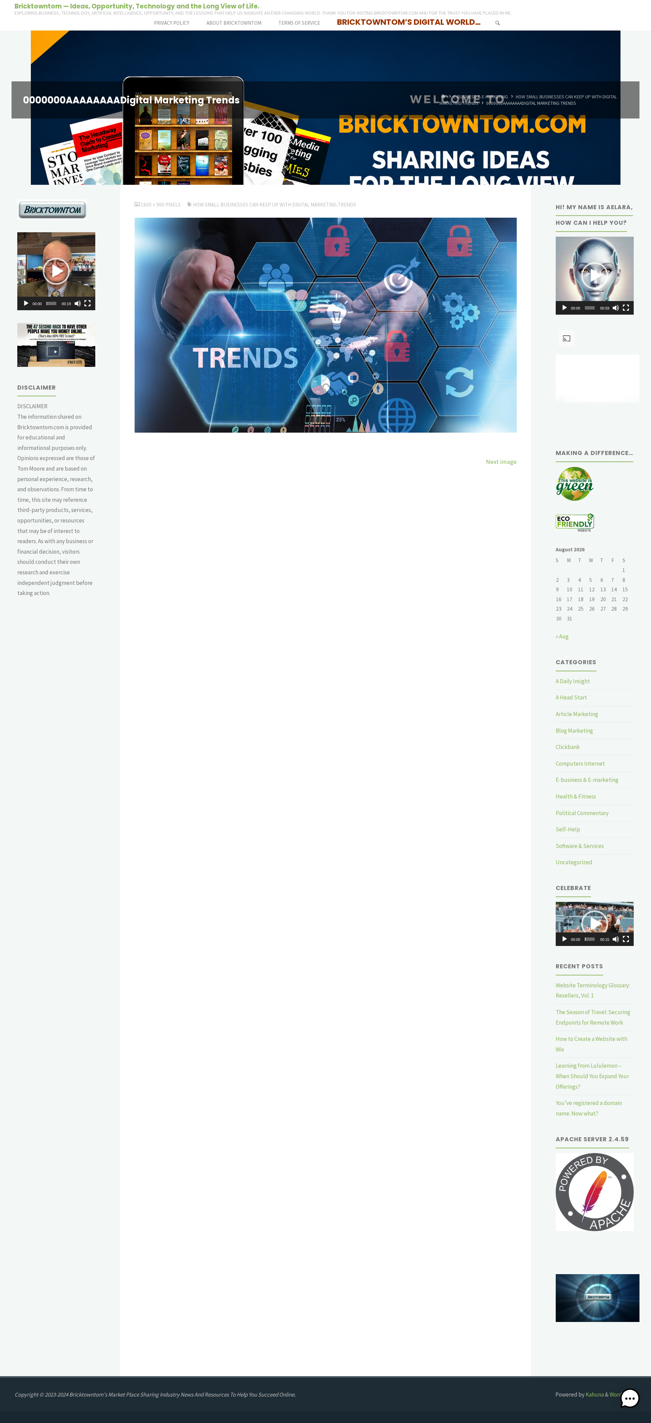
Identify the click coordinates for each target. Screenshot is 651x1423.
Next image (501, 462)
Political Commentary (582, 813)
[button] (56, 271)
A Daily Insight (573, 681)
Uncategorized (574, 862)
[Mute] (77, 303)
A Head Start (571, 697)
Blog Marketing (574, 730)
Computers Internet (580, 763)
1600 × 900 (153, 204)
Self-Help (568, 829)
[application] (56, 271)
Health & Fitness (576, 796)
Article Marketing (577, 714)
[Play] (26, 303)
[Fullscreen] (87, 303)
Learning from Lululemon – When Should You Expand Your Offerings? (592, 1076)
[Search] (497, 23)
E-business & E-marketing (480, 96)
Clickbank (568, 747)
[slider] (51, 303)
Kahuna (594, 1394)
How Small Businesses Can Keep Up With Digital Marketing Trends (274, 204)
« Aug (562, 636)
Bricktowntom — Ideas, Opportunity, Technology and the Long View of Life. (137, 6)
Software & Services (580, 846)
